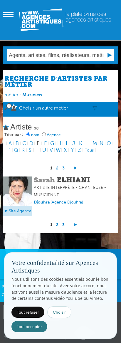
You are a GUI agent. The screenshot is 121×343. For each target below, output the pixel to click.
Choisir (59, 312)
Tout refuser (28, 312)
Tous (89, 150)
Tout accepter (29, 326)
